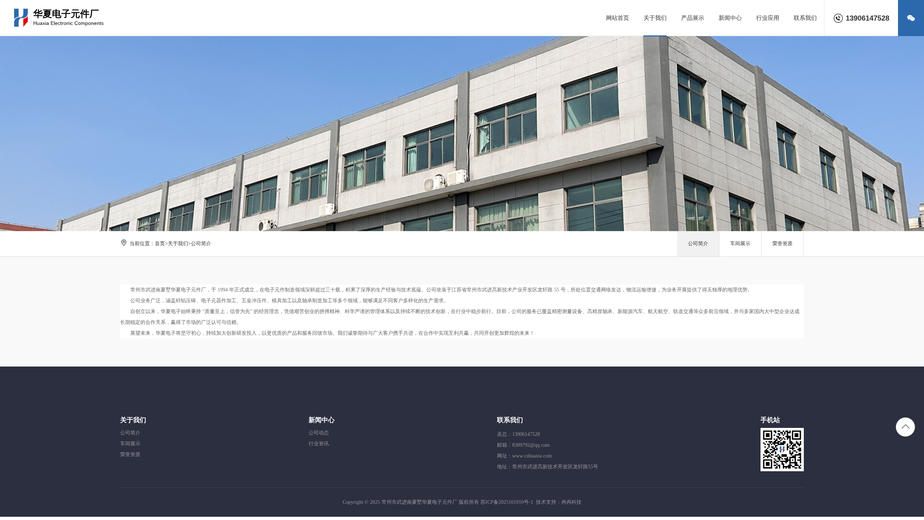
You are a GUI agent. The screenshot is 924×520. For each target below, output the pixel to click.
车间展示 (740, 243)
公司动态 (319, 433)
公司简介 (201, 243)
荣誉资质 (782, 243)
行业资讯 (319, 443)
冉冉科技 (571, 502)
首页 (160, 243)
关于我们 (178, 243)
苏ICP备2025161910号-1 (506, 502)
